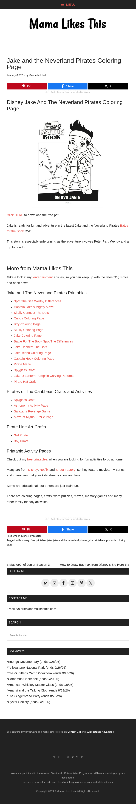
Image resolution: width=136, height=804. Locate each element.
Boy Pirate (21, 441)
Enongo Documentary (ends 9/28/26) (34, 662)
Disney (33, 469)
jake (49, 540)
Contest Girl (74, 731)
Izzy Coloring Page (27, 324)
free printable (38, 540)
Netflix (44, 469)
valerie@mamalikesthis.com (36, 609)
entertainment (43, 277)
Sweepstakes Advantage (100, 731)
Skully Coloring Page (28, 330)
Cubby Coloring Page (29, 318)
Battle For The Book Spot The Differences (43, 341)
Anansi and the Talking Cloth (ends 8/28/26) (39, 690)
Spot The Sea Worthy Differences (37, 301)
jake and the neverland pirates (70, 540)
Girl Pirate (21, 435)
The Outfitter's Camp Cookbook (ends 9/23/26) (41, 673)
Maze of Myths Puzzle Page (33, 417)
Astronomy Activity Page (31, 405)
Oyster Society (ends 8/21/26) (29, 702)
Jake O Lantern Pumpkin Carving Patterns (43, 376)
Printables (35, 535)
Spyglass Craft (24, 370)
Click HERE (15, 215)
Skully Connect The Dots (31, 312)
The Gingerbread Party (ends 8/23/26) (35, 696)
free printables (37, 459)
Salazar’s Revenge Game (32, 411)
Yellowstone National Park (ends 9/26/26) (37, 667)
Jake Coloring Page (28, 335)
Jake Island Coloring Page (32, 353)
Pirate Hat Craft (25, 381)
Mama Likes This (68, 24)
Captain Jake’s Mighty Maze (34, 307)
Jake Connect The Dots (30, 347)
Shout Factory (65, 469)
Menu (70, 4)
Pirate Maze (22, 364)
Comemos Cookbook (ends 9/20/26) (33, 679)
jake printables (97, 540)
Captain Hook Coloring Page (34, 358)
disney (25, 540)
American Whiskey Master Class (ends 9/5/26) (40, 685)
